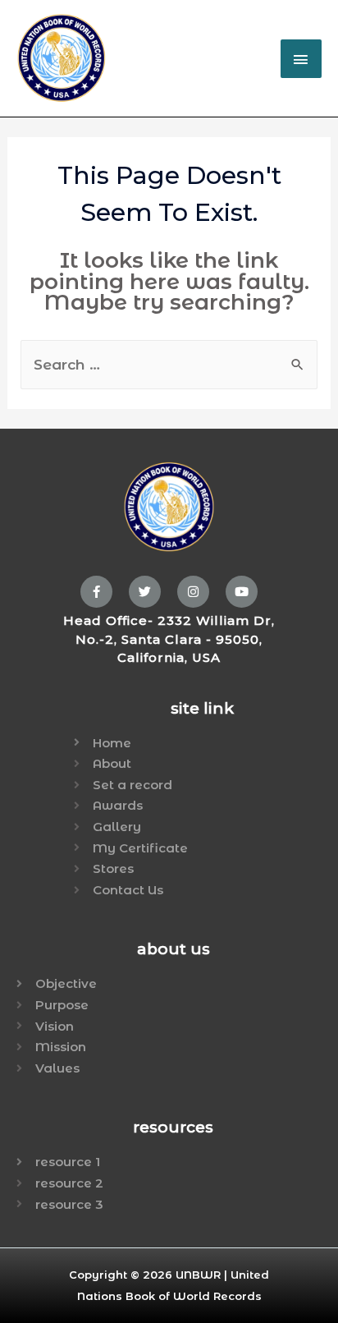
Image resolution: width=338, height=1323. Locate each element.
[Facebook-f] (96, 592)
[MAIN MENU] (301, 58)
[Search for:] (169, 365)
